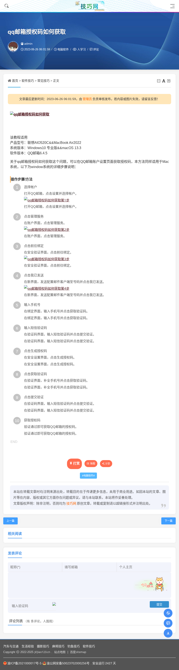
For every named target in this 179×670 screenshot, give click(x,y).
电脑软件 (88, 475)
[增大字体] (169, 80)
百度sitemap (78, 652)
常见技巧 (43, 80)
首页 (15, 80)
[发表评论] (168, 623)
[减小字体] (159, 80)
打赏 (76, 463)
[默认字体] (164, 80)
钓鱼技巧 (73, 646)
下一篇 (168, 521)
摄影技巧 (43, 646)
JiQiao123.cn (42, 652)
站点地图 (59, 652)
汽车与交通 (11, 646)
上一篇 (10, 521)
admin (28, 44)
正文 (56, 80)
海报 (92, 463)
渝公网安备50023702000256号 (68, 663)
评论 (96, 49)
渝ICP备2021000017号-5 (24, 663)
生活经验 (28, 646)
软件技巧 (28, 80)
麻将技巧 (58, 646)
